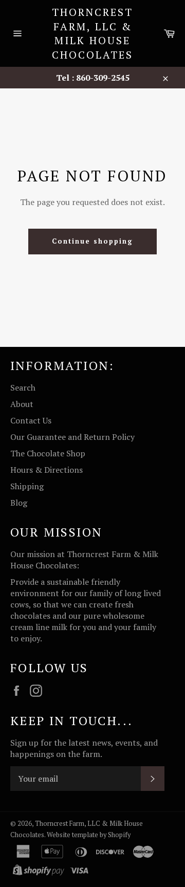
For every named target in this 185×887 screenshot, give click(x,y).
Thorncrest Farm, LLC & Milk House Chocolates (92, 33)
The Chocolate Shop (47, 453)
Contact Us (30, 420)
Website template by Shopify (89, 834)
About (21, 404)
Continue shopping (92, 241)
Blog (18, 502)
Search (22, 387)
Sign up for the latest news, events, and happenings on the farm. (84, 748)
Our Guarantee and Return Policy (72, 436)
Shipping (27, 486)
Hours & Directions (46, 469)
